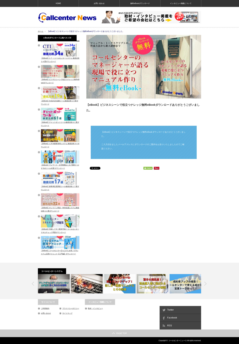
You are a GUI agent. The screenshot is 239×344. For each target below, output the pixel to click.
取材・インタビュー (95, 308)
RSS (169, 325)
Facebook (172, 317)
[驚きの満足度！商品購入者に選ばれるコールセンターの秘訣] (152, 283)
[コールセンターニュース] (67, 18)
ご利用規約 (45, 308)
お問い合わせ (99, 3)
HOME (58, 3)
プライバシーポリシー (70, 308)
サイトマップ (67, 313)
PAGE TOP (121, 333)
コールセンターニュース (177, 341)
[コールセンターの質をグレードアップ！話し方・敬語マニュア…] (120, 283)
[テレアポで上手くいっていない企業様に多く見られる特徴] (54, 283)
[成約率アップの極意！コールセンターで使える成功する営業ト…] (185, 283)
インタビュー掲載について (181, 3)
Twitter (170, 310)
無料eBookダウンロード (140, 3)
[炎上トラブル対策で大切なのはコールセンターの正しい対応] (87, 283)
